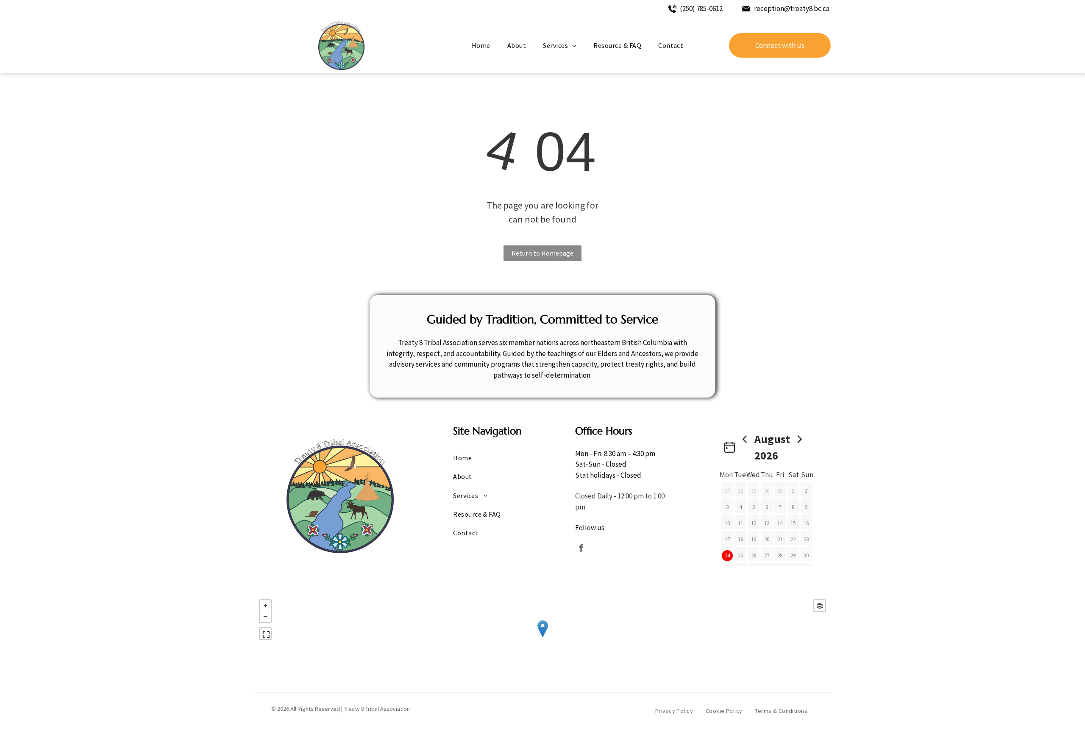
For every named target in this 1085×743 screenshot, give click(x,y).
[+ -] (542, 637)
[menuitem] (481, 45)
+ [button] (265, 605)
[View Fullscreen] (265, 633)
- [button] (265, 616)
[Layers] (819, 605)
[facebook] (581, 549)
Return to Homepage (542, 253)
